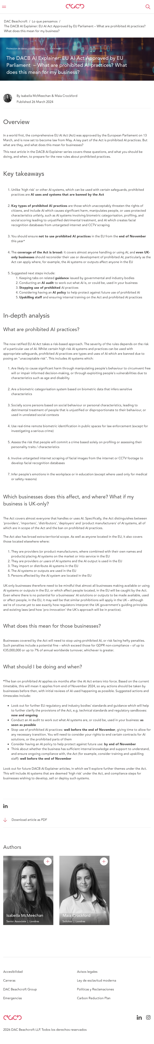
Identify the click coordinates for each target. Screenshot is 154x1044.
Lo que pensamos (45, 21)
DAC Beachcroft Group (20, 989)
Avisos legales (87, 971)
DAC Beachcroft (15, 21)
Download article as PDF (29, 819)
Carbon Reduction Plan (93, 998)
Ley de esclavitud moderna (96, 980)
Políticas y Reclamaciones (95, 989)
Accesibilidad (13, 971)
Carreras (9, 980)
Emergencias (12, 998)
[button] (148, 6)
